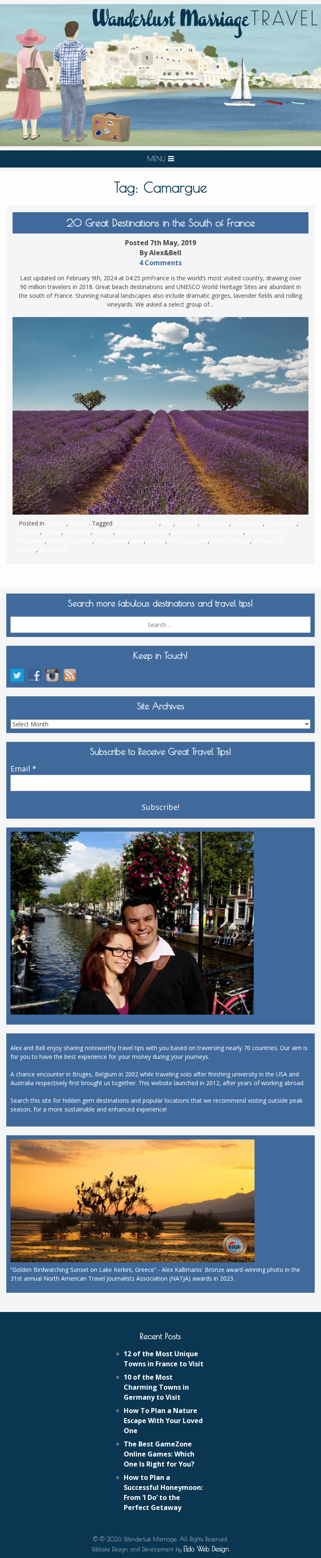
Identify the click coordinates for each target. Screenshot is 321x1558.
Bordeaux (215, 523)
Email (23, 769)
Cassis (52, 532)
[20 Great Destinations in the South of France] (160, 416)
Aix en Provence (136, 523)
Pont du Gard (188, 541)
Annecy (187, 523)
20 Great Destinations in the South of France (160, 222)
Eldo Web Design (206, 1549)
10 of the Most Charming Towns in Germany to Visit (156, 1387)
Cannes (29, 532)
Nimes (156, 541)
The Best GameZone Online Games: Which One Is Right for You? (159, 1454)
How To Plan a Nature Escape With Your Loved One (163, 1420)
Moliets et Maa (70, 541)
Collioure (78, 532)
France (79, 523)
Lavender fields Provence (207, 532)
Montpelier (112, 541)
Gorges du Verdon (143, 532)
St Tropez (53, 549)
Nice (137, 541)
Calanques (247, 523)
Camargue (281, 523)
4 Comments (160, 262)
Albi (168, 523)
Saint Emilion (230, 541)
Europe (56, 523)
